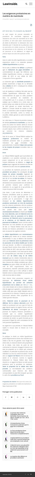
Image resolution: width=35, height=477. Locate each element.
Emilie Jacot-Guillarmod (23, 19)
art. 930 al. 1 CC (26, 285)
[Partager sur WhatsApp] (17, 397)
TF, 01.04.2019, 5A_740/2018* (22, 31)
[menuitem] (25, 4)
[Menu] (29, 4)
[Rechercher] (25, 4)
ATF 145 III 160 (7, 31)
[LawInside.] (14, 4)
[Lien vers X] (31, 474)
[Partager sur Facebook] (6, 397)
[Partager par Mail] (29, 397)
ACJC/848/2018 (7, 133)
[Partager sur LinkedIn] (23, 397)
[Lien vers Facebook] (25, 474)
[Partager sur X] (11, 397)
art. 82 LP (6, 178)
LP (13, 19)
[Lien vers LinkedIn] (28, 474)
